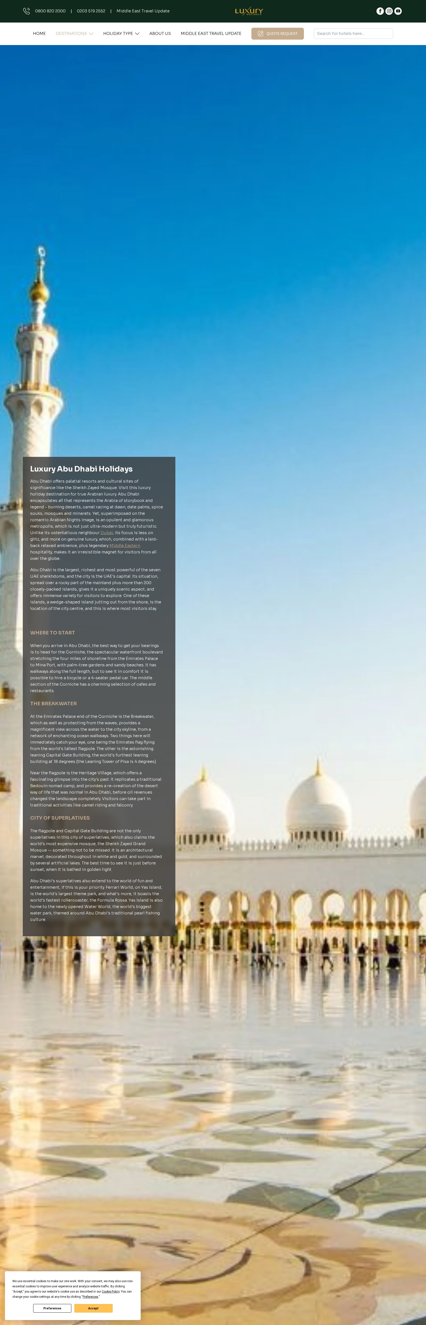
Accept (93, 1308)
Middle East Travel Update (143, 11)
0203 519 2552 (91, 11)
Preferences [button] (90, 1297)
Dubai (107, 532)
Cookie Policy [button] (110, 1291)
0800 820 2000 (50, 11)
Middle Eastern (124, 545)
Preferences (52, 1308)
